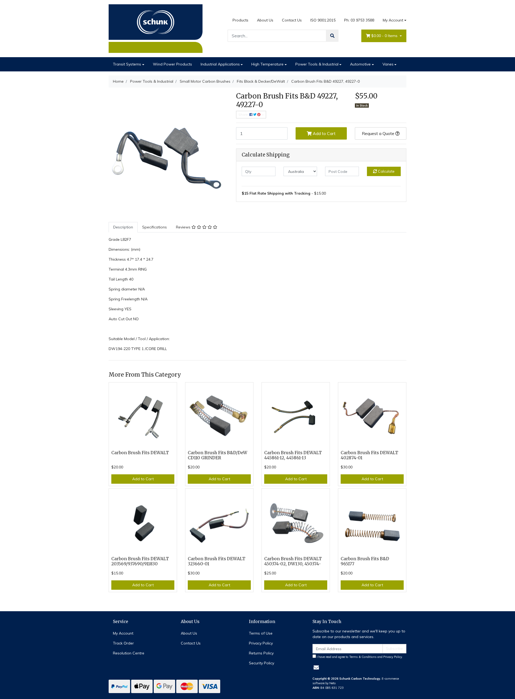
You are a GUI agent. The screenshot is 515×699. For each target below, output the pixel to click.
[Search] (332, 36)
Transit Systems (127, 64)
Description (123, 227)
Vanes (387, 64)
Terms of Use (261, 633)
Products (240, 20)
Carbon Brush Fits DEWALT (140, 452)
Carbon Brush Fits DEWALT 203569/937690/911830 (140, 561)
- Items (385, 35)
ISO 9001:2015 (323, 20)
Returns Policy (261, 653)
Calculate (386, 171)
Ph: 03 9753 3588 (359, 20)
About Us (265, 20)
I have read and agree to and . (359, 657)
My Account (393, 20)
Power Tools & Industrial (317, 64)
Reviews (184, 227)
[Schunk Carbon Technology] (156, 28)
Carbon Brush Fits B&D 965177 (365, 561)
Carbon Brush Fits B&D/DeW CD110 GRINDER (217, 455)
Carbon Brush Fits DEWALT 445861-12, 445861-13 (293, 455)
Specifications (154, 227)
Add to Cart (324, 133)
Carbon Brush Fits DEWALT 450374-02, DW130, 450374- (293, 561)
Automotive (360, 64)
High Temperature (267, 64)
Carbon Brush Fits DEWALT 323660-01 (216, 561)
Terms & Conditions (363, 657)
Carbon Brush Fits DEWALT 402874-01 (369, 455)
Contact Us (292, 20)
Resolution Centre (128, 653)
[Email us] (316, 667)
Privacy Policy (261, 643)
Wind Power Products (172, 64)
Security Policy (261, 663)
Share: (243, 114)
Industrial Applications (220, 64)
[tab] (123, 227)
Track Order (123, 643)
